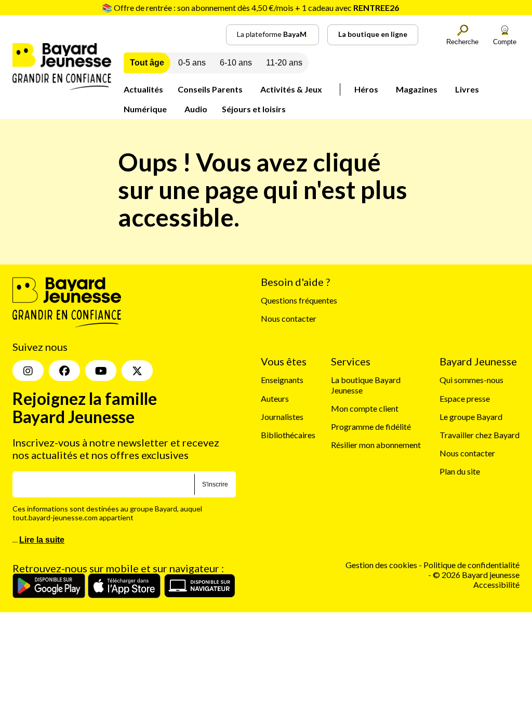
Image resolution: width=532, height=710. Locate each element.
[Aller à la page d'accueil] (61, 86)
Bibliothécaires (288, 435)
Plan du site (460, 471)
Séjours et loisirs (254, 109)
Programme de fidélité (371, 426)
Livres (467, 89)
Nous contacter (288, 318)
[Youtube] (100, 370)
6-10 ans (236, 62)
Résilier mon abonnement (376, 445)
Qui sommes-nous (471, 380)
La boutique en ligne (372, 34)
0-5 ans (192, 62)
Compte (504, 42)
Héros (366, 89)
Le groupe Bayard (471, 417)
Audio (195, 109)
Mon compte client (364, 408)
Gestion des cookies (381, 565)
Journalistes (282, 417)
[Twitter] (137, 370)
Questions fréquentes (299, 300)
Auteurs (275, 398)
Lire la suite (41, 539)
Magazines (416, 89)
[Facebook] (64, 370)
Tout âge (147, 62)
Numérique (145, 109)
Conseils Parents (210, 89)
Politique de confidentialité (471, 565)
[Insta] (28, 370)
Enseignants (282, 380)
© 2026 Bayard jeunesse (476, 575)
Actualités (143, 89)
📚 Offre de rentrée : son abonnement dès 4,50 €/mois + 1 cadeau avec (250, 7)
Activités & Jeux (291, 89)
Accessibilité (496, 584)
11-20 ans (284, 62)
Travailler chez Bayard (480, 435)
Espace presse (465, 398)
